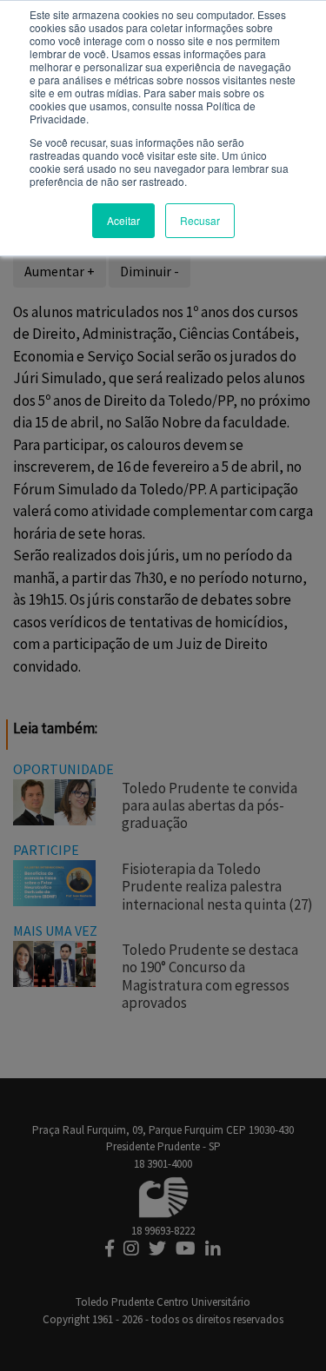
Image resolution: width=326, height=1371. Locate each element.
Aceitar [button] (123, 220)
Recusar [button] (200, 220)
